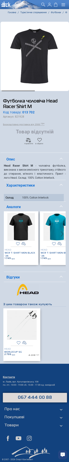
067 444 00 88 (35, 397)
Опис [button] (10, 159)
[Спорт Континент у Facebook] (8, 438)
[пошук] (43, 5)
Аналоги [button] (13, 207)
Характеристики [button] (20, 185)
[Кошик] (56, 5)
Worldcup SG (13, 352)
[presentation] (62, 233)
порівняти (28, 144)
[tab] (35, 159)
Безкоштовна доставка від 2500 (24, 124)
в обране (39, 144)
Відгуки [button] (13, 277)
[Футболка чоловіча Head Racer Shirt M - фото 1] (35, 56)
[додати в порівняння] (23, 244)
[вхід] (49, 5)
